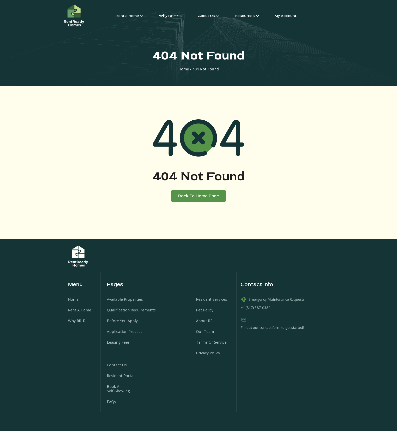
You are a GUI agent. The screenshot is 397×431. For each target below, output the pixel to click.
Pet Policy (204, 310)
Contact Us (117, 365)
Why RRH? (77, 320)
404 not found (206, 68)
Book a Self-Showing (118, 388)
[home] (74, 16)
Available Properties (125, 299)
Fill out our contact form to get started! (272, 327)
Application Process (124, 331)
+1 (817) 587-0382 (255, 307)
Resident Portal (120, 375)
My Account (286, 16)
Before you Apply (122, 320)
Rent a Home (79, 310)
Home (183, 68)
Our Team (205, 331)
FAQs (111, 401)
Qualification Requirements (131, 310)
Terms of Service (211, 342)
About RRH (205, 320)
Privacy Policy (208, 353)
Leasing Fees (118, 342)
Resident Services (211, 299)
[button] (129, 16)
